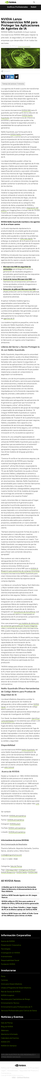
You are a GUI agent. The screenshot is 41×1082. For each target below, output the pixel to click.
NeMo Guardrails (28, 750)
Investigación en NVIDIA (10, 953)
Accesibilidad (12, 1070)
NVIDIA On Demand (8, 1046)
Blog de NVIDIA (7, 1026)
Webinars (5, 1030)
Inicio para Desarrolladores (11, 984)
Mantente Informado (9, 1034)
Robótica (35, 7)
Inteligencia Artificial (27, 870)
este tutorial (9, 767)
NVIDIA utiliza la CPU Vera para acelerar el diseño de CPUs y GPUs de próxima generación (20, 902)
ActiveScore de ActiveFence (24, 612)
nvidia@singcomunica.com (11, 855)
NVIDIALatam (15, 824)
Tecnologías (5, 949)
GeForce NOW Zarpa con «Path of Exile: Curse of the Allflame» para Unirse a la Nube (20, 914)
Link (37, 803)
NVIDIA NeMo (15, 134)
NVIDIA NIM (26, 110)
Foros (3, 976)
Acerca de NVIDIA (8, 941)
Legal (3, 1070)
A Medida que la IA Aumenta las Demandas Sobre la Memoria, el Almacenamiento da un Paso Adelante (19, 889)
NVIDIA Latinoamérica (17, 828)
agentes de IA (8, 318)
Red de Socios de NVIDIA (10, 991)
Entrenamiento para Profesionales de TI (16, 1007)
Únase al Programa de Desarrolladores (16, 988)
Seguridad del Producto (28, 1070)
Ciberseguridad (11, 870)
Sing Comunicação (24, 46)
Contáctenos (6, 1073)
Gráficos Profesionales (17, 7)
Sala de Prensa (16, 866)
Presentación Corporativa (11, 945)
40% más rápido (26, 238)
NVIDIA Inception (7, 995)
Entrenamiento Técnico (10, 1003)
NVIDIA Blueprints (8, 872)
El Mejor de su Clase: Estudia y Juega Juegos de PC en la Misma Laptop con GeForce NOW (19, 908)
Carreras (4, 980)
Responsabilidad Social (10, 960)
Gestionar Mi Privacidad (29, 1068)
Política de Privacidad (9, 1068)
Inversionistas (6, 956)
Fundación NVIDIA (8, 964)
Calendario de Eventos (10, 1038)
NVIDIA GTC (5, 1042)
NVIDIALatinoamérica (17, 816)
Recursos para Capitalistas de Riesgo (15, 999)
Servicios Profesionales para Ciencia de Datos (19, 1010)
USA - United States (20, 1077)
